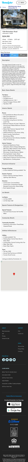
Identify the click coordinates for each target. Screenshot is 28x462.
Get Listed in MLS (6, 375)
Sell (3, 333)
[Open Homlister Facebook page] (3, 360)
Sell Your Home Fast (6, 386)
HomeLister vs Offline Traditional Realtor (11, 383)
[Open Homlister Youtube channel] (14, 360)
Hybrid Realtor (5, 380)
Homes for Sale (5, 338)
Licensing (20, 351)
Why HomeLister (6, 331)
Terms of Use (21, 346)
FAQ (19, 331)
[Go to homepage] (7, 3)
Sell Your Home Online (7, 377)
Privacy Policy (21, 348)
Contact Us (20, 333)
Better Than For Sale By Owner (9, 372)
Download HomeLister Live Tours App (14, 400)
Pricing (3, 336)
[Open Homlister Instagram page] (10, 360)
